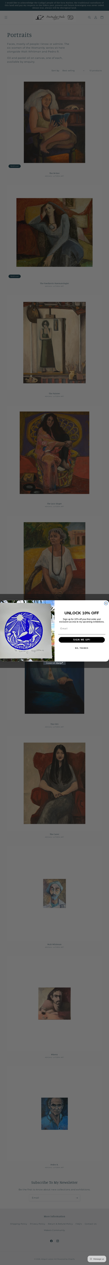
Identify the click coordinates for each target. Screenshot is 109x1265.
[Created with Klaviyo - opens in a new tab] (54, 663)
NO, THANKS (81, 648)
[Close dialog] (106, 603)
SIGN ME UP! (81, 640)
